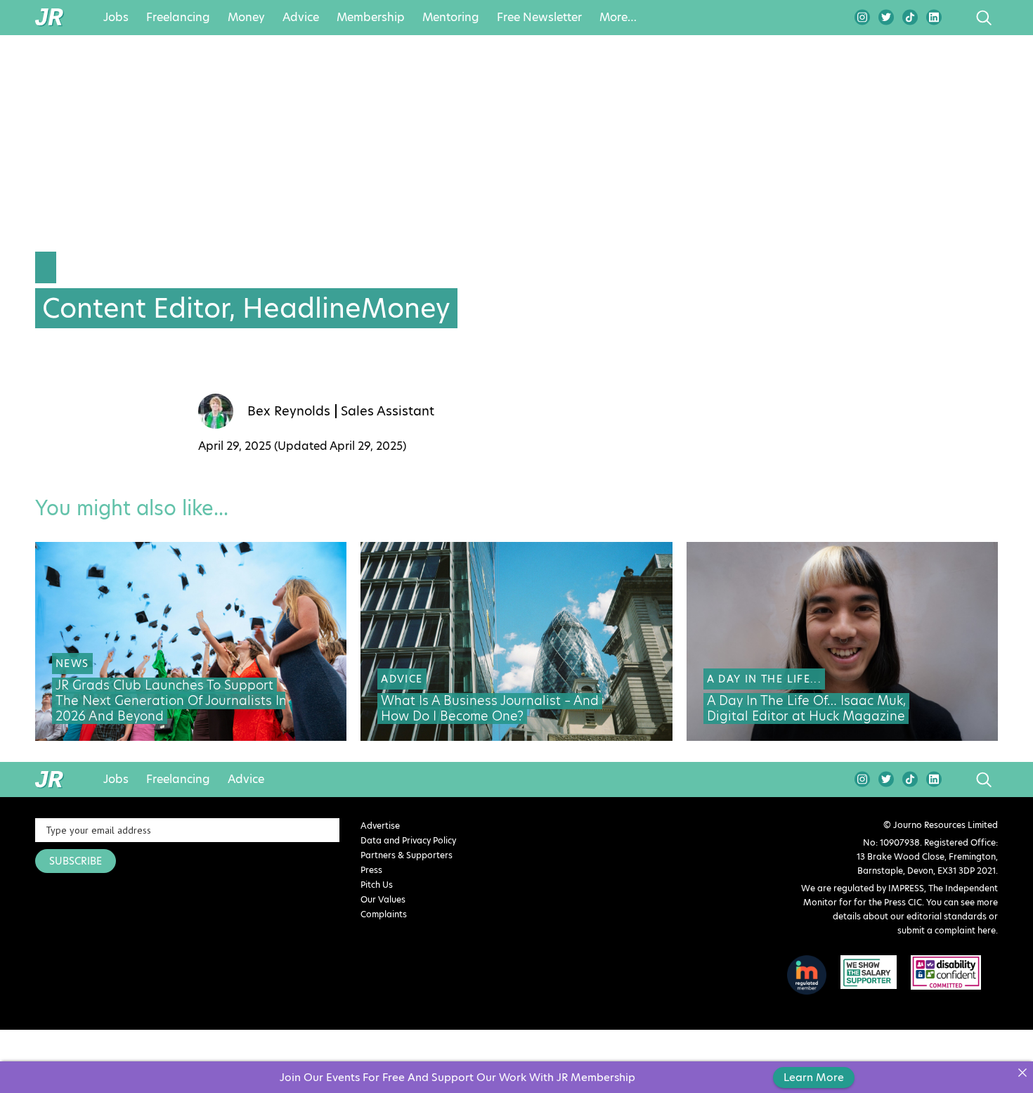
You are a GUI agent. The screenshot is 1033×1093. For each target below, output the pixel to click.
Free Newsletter (539, 18)
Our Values (382, 899)
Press (371, 870)
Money (246, 18)
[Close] (1022, 1072)
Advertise (380, 826)
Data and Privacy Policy (408, 840)
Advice (300, 18)
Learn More (814, 1077)
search (957, 18)
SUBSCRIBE (75, 861)
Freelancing (178, 18)
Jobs (116, 18)
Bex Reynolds (288, 411)
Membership (371, 18)
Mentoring (450, 18)
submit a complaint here (946, 930)
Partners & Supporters (406, 855)
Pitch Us (376, 885)
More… (618, 18)
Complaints (383, 914)
